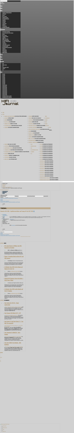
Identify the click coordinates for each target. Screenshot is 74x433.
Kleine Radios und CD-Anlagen (17, 125)
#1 (34, 211)
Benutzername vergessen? (13, 198)
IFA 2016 (3, 75)
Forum (1, 54)
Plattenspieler (4, 26)
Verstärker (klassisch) (5, 27)
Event (1, 72)
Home (1, 6)
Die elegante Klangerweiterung (13, 127)
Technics (3, 68)
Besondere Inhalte (41, 142)
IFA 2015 (3, 74)
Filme (1, 57)
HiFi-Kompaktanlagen (5, 18)
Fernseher (3, 22)
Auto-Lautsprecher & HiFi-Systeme (7, 33)
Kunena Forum (27, 236)
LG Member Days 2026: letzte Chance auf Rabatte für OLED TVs (13, 268)
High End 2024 (4, 92)
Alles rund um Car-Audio (44, 129)
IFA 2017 (3, 76)
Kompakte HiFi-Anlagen (39, 140)
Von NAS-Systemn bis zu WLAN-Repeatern (22, 151)
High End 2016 (4, 85)
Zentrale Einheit (11, 118)
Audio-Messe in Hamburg (54, 177)
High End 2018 (4, 87)
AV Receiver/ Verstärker (6, 31)
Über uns (4, 431)
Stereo (1, 200)
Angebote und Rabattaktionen (7, 12)
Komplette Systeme (13, 123)
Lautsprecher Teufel (5, 67)
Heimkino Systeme (5, 17)
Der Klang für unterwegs (17, 148)
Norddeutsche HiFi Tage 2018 (7, 97)
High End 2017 (4, 86)
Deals (1, 8)
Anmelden (13, 225)
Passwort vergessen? (4, 198)
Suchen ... (50, 130)
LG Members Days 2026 (15, 271)
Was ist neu (4, 192)
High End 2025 (4, 93)
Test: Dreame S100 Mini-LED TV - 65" (12, 313)
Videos (1, 59)
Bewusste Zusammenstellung (14, 155)
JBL (2, 66)
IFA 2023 (3, 81)
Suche (3, 193)
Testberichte (2, 29)
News (1, 10)
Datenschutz (4, 427)
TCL (3, 69)
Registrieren (6, 189)
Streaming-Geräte (5, 46)
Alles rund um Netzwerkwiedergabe (17, 149)
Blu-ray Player (4, 16)
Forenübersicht (5, 191)
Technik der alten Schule (40, 125)
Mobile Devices (4, 52)
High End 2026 (4, 94)
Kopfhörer (4, 24)
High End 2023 (4, 91)
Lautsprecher (4, 23)
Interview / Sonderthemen (6, 41)
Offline (4, 218)
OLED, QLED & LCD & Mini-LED (36, 118)
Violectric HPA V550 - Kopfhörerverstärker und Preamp (10, 235)
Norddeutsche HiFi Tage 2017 (7, 96)
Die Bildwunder (9, 120)
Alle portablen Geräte (13, 159)
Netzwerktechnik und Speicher (7, 47)
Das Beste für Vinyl (37, 123)
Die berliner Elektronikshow (47, 144)
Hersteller (2, 61)
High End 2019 (4, 88)
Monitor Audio (4, 65)
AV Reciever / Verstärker (4, 201)
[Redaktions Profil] (6, 216)
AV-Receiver (4, 14)
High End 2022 (4, 90)
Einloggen (2, 189)
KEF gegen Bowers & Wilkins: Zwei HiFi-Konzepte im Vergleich (13, 246)
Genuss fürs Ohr (35, 121)
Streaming (4, 21)
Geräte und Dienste (35, 116)
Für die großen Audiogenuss (38, 120)
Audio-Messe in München (49, 161)
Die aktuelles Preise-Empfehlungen (21, 116)
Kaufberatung (4, 49)
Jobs (3, 429)
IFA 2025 (3, 83)
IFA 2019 (3, 79)
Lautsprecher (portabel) (6, 45)
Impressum (4, 425)
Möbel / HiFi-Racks (5, 39)
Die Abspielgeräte (12, 121)
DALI (3, 63)
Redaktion (4, 214)
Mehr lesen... (12, 219)
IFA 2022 (3, 80)
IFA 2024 (3, 82)
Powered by (23, 236)
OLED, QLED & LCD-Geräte (12, 144)
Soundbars (4, 20)
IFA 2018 (3, 77)
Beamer (3, 15)
